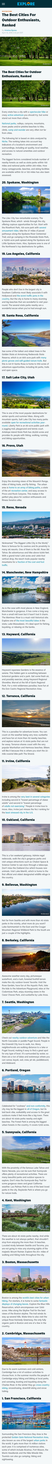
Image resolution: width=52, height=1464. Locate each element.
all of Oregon (33, 1109)
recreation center (19, 490)
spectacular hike (37, 111)
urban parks (39, 1440)
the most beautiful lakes (27, 620)
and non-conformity (35, 1105)
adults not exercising (14, 806)
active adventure (16, 114)
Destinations (7, 11)
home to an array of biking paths (24, 487)
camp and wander (16, 129)
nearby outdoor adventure (24, 1037)
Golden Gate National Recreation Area (30, 1437)
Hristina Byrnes (10, 30)
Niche (4, 141)
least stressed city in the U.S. (19, 812)
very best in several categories (35, 796)
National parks (9, 123)
